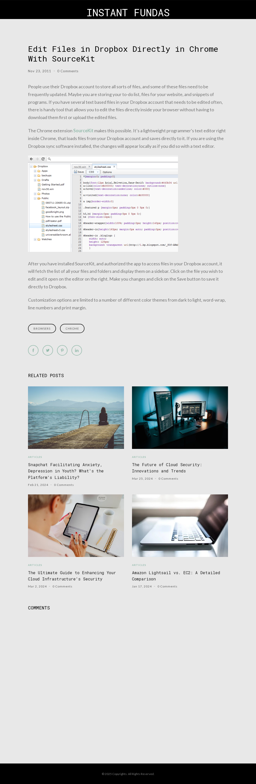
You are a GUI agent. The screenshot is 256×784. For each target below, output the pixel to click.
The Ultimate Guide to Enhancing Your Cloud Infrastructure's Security (72, 575)
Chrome (72, 328)
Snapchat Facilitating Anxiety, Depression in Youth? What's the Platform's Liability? (66, 471)
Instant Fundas (128, 12)
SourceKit (83, 130)
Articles (35, 456)
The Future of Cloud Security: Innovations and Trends (167, 467)
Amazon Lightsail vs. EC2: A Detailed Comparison (176, 575)
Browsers (42, 328)
